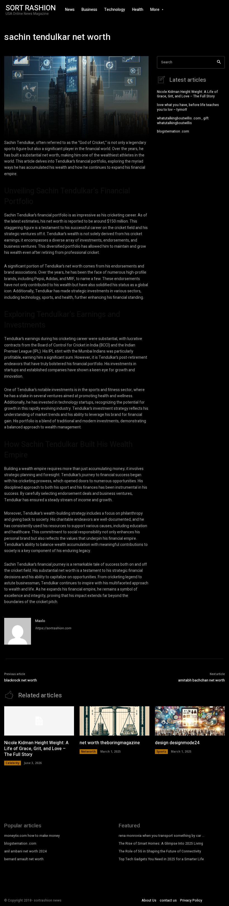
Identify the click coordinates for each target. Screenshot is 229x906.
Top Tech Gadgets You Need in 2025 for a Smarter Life (161, 859)
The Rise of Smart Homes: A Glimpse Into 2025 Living (161, 843)
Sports (161, 751)
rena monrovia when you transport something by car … (161, 835)
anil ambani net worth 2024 (25, 851)
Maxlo (40, 620)
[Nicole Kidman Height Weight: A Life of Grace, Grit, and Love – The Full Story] (39, 721)
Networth (88, 751)
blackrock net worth (20, 680)
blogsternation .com (173, 131)
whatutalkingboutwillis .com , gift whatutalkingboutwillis (183, 121)
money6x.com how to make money (32, 835)
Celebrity (13, 763)
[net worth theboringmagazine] (114, 721)
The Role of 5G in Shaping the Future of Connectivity (160, 851)
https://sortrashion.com (53, 628)
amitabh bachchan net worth (201, 680)
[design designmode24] (190, 721)
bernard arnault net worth (24, 859)
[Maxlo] (17, 631)
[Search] (219, 62)
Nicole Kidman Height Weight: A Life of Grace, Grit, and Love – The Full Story (187, 94)
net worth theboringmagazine (110, 742)
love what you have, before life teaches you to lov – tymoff (188, 107)
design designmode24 (177, 742)
